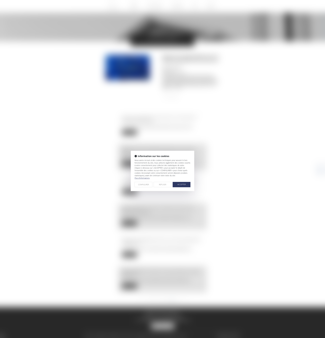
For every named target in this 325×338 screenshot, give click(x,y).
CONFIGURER (143, 184)
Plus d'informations (142, 178)
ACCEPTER (181, 184)
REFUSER (162, 184)
